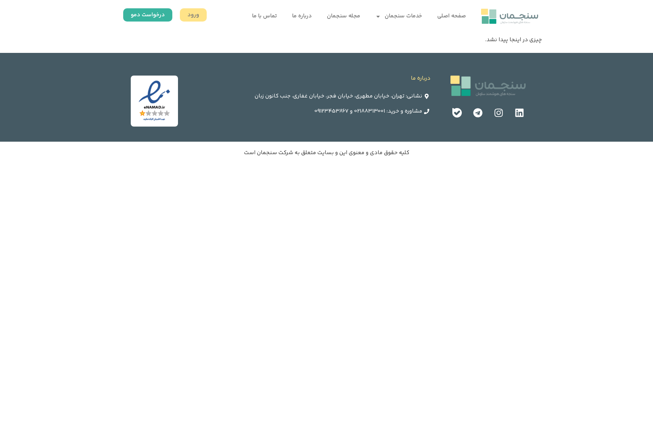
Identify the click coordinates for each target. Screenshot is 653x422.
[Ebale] (456, 113)
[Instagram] (498, 113)
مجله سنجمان (343, 16)
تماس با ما (264, 16)
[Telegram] (477, 113)
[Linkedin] (519, 113)
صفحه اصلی (451, 16)
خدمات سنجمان (403, 16)
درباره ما (302, 16)
